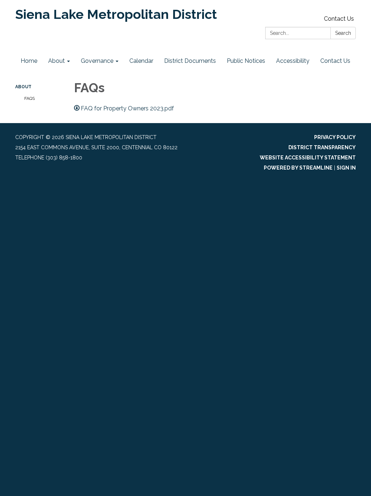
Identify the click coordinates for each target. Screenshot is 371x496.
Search (343, 33)
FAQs (29, 98)
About (23, 86)
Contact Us (339, 18)
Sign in (346, 168)
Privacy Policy (335, 137)
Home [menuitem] (29, 60)
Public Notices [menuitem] (246, 60)
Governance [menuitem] (97, 60)
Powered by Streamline (298, 168)
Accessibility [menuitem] (292, 60)
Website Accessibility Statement (308, 157)
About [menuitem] (56, 60)
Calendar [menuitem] (141, 60)
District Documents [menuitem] (190, 60)
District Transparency (322, 147)
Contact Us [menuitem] (335, 60)
